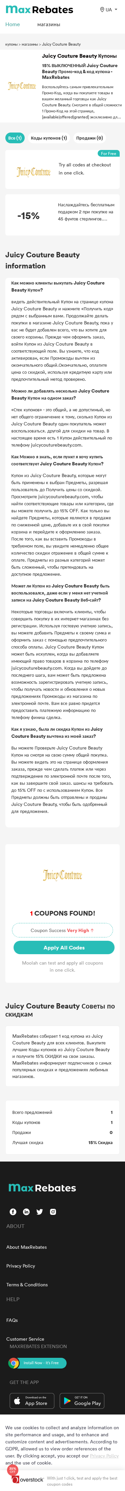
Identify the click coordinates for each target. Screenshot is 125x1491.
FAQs (12, 1320)
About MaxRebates (26, 1247)
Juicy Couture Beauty (61, 44)
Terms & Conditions (27, 1284)
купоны (11, 44)
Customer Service (25, 1339)
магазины (30, 44)
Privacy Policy (20, 1266)
